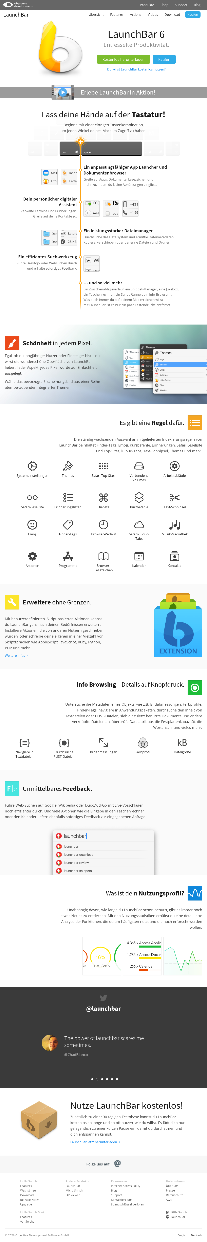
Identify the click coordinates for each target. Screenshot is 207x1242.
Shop (164, 5)
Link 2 (97, 1079)
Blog (197, 5)
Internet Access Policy (125, 1186)
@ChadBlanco (76, 1054)
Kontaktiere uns (121, 1200)
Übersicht (96, 14)
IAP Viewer (73, 1195)
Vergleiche (27, 1221)
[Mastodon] (117, 1164)
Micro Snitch (74, 1190)
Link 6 (117, 1079)
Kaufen (192, 14)
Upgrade (26, 1204)
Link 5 (112, 1079)
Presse (170, 1190)
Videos (153, 14)
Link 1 (92, 1079)
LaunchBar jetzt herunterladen (93, 1142)
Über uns (172, 1186)
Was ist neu (28, 1190)
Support (181, 5)
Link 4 (107, 1079)
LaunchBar (16, 14)
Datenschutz (174, 1195)
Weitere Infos (15, 655)
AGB (169, 1200)
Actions (135, 14)
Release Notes (29, 1200)
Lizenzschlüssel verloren (127, 1204)
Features (117, 14)
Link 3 (102, 1079)
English (182, 1235)
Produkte (147, 5)
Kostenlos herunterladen (123, 59)
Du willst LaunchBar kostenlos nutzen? (136, 69)
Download (172, 14)
